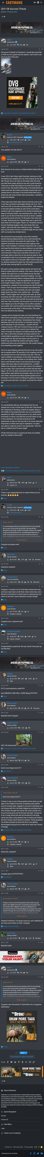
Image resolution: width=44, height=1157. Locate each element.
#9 (42, 618)
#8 (42, 586)
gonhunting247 (12, 723)
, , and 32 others (19, 748)
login (3, 1128)
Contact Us (4, 1119)
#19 (42, 942)
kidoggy (10, 674)
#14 (42, 765)
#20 (42, 977)
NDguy (9, 157)
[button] (3, 2)
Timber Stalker (12, 755)
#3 (42, 166)
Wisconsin (36, 708)
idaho (11, 681)
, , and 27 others (22, 471)
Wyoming (37, 559)
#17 (42, 870)
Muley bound (11, 703)
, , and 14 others (15, 385)
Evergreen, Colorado (15, 614)
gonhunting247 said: (9, 898)
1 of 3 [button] (16, 1053)
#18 (42, 893)
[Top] (39, 1147)
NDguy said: (6, 522)
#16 (42, 848)
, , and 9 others (19, 113)
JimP (9, 478)
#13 (42, 732)
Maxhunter (11, 554)
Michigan (38, 938)
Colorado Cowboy (13, 631)
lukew (4, 12)
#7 (42, 564)
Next (22, 1053)
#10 (42, 643)
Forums (3, 1116)
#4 (42, 402)
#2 (42, 146)
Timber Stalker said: (9, 793)
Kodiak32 (10, 606)
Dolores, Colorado (15, 639)
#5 (42, 489)
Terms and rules (18, 1147)
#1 (42, 49)
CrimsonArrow (12, 577)
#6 (42, 517)
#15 (42, 787)
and (11, 926)
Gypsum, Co (13, 485)
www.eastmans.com (16, 142)
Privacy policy (28, 1147)
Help (35, 1147)
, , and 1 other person (17, 830)
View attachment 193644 (10, 468)
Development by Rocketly (9, 1153)
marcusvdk (11, 933)
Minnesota (36, 582)
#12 (42, 712)
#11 (42, 685)
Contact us (8, 1147)
